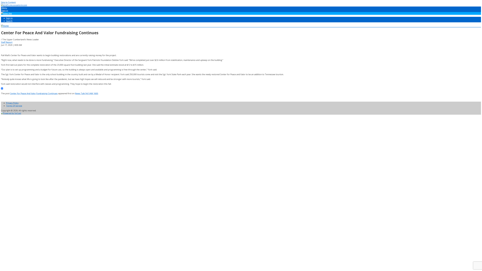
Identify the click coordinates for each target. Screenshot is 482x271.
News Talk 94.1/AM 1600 (86, 93)
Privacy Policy (12, 103)
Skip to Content (8, 2)
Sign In (9, 18)
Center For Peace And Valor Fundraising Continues (34, 93)
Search (9, 21)
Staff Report (6, 42)
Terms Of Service (14, 105)
